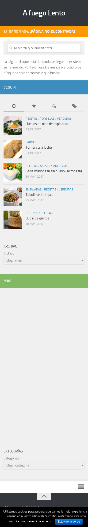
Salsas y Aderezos (54, 166)
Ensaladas (34, 189)
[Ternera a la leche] (13, 149)
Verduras (64, 118)
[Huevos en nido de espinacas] (13, 125)
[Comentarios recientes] (54, 106)
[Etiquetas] (74, 106)
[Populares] (34, 106)
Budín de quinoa (37, 218)
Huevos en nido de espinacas (47, 124)
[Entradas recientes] (14, 106)
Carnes (31, 142)
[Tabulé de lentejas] (13, 196)
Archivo (9, 253)
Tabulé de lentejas (39, 195)
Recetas (32, 118)
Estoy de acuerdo (69, 521)
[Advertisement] (39, 365)
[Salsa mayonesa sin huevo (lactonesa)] (13, 172)
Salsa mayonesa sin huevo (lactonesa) (54, 171)
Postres (32, 213)
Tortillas (47, 118)
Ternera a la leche (39, 147)
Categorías (11, 458)
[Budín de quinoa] (13, 220)
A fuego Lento (44, 12)
